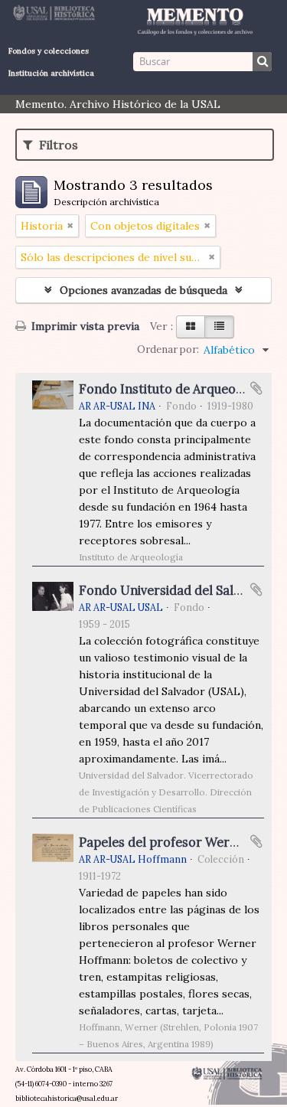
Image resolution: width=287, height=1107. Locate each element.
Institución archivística (51, 73)
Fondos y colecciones (48, 51)
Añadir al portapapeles (256, 388)
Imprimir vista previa (83, 326)
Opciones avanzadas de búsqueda (143, 290)
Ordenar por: (168, 349)
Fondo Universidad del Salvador (173, 590)
